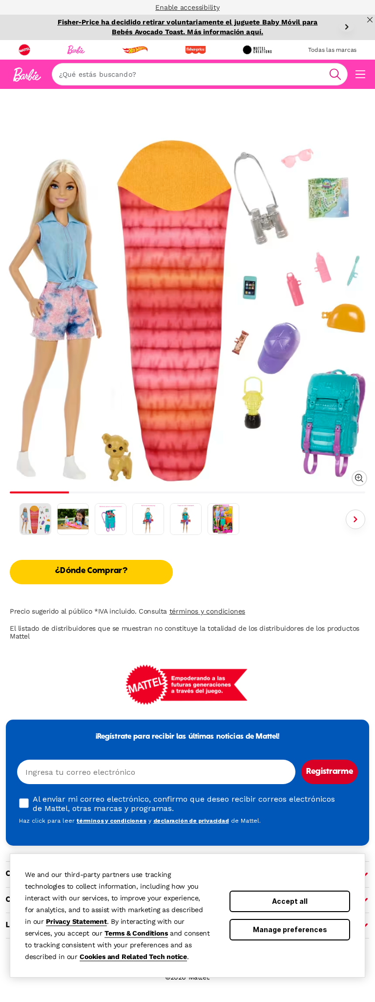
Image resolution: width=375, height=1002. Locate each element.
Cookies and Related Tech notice (133, 956)
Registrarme (329, 772)
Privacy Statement (76, 921)
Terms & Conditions (135, 933)
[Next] (346, 27)
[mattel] (24, 50)
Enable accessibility (187, 7)
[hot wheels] (135, 50)
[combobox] (200, 74)
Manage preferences (290, 929)
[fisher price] (195, 50)
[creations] (257, 50)
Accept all (290, 901)
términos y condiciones (207, 611)
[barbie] (76, 50)
